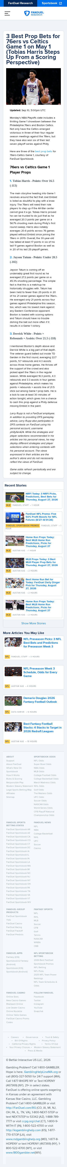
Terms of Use (51, 1044)
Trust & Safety (52, 1037)
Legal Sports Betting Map (19, 790)
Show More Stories (33, 623)
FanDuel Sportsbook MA (18, 866)
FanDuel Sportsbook (16, 916)
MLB (8, 505)
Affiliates (10, 793)
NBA (36, 830)
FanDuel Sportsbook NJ (18, 877)
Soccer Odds (40, 801)
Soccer (37, 845)
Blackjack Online (14, 1004)
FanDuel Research (20, 3)
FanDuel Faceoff (14, 931)
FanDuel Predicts (14, 935)
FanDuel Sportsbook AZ (18, 833)
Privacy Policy (48, 1041)
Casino (37, 848)
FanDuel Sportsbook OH (18, 884)
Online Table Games (16, 1015)
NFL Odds (39, 761)
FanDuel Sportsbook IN (18, 859)
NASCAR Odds (41, 804)
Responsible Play (14, 783)
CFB (36, 928)
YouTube (38, 1008)
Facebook (39, 997)
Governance (32, 1037)
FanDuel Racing (14, 927)
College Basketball (43, 834)
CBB (36, 946)
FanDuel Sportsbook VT (18, 899)
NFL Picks (39, 971)
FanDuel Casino (14, 924)
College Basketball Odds (46, 779)
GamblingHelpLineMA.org (41, 1072)
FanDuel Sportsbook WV (18, 902)
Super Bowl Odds (42, 764)
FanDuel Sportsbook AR (18, 829)
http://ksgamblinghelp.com (23, 1130)
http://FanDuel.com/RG (21, 1107)
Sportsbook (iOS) (14, 968)
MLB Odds (39, 772)
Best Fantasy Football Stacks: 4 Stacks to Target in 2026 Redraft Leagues (42, 728)
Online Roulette (14, 1011)
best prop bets (43, 151)
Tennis (37, 935)
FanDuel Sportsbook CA (18, 837)
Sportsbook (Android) (17, 972)
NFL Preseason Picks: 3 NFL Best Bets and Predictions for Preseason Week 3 (42, 643)
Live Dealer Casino (15, 1008)
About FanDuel (13, 764)
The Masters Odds (43, 793)
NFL (7, 657)
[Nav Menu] (7, 13)
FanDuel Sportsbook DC (18, 848)
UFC (36, 841)
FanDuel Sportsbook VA (18, 895)
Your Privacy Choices (19, 1047)
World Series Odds (43, 808)
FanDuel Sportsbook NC (18, 873)
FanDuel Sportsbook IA (17, 851)
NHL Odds (39, 786)
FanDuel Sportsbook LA (18, 862)
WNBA (37, 942)
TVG (8, 920)
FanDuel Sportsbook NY (18, 880)
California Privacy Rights (24, 1044)
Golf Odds (39, 790)
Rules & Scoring (14, 779)
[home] (34, 13)
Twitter (37, 1000)
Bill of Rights (21, 1041)
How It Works (13, 775)
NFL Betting (40, 967)
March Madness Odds (45, 783)
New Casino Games (16, 1000)
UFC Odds (39, 797)
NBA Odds (39, 768)
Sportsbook (49, 3)
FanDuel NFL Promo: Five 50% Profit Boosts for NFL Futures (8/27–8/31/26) (41, 517)
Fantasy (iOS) (12, 957)
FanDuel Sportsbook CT (18, 844)
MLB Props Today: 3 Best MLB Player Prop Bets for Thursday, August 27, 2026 (42, 562)
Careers (15, 1037)
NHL (36, 837)
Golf (36, 932)
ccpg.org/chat (31, 1121)
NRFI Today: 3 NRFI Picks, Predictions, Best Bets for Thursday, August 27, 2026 (42, 496)
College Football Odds (45, 775)
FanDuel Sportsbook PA (18, 888)
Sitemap (10, 797)
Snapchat (38, 1011)
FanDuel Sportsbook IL (17, 855)
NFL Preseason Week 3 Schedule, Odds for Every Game (40, 672)
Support (10, 761)
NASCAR (38, 939)
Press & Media (35, 1051)
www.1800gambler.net (20, 1152)
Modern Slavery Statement (19, 786)
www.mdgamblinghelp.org (23, 1139)
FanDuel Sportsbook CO (18, 840)
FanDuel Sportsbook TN (18, 891)
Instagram (39, 1004)
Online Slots (12, 997)
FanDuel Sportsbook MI (18, 869)
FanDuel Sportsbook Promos (22, 526)
